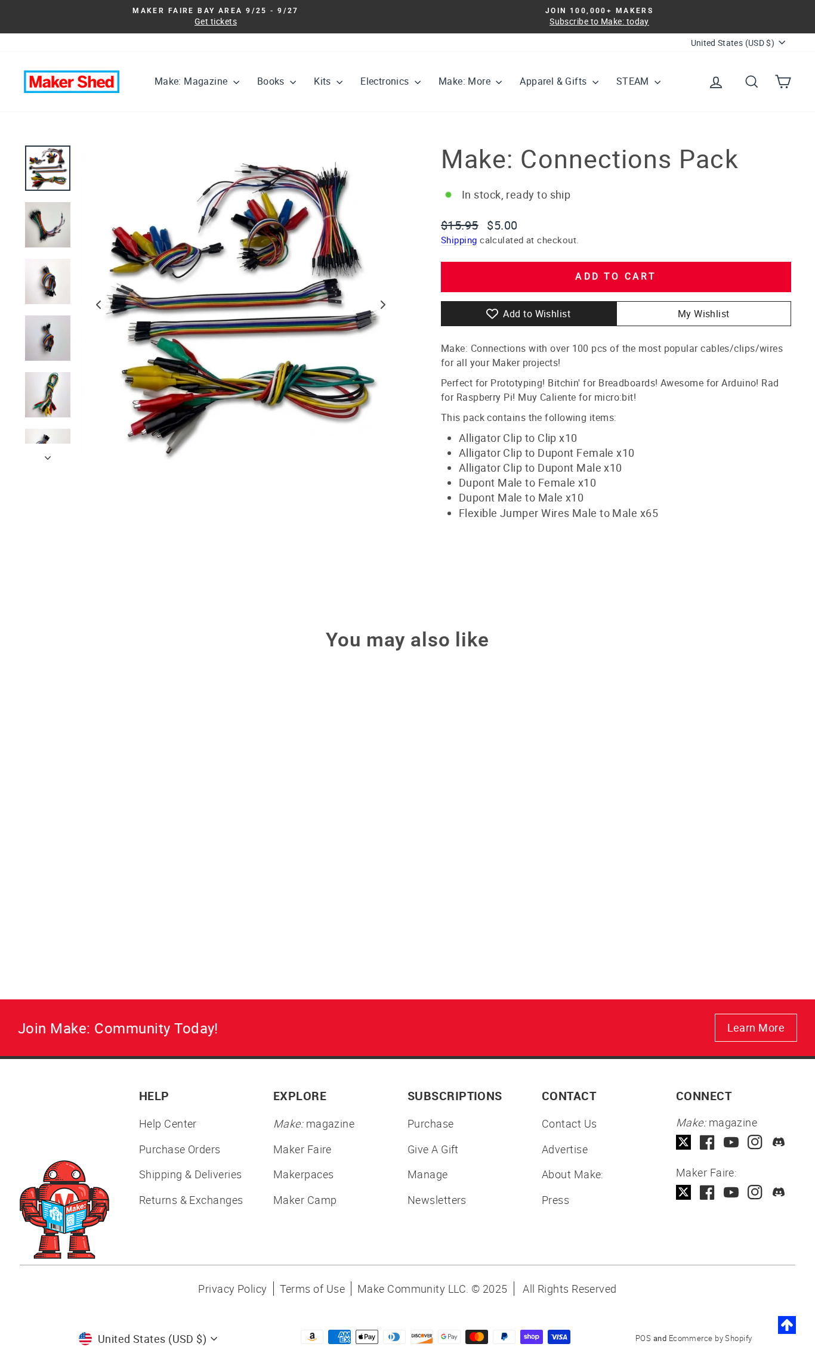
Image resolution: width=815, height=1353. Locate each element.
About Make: (573, 1174)
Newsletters (437, 1200)
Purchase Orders (180, 1149)
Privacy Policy (232, 1288)
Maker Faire (302, 1149)
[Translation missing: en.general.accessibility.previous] (98, 305)
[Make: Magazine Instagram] (755, 1142)
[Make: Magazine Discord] (778, 1142)
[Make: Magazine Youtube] (731, 1142)
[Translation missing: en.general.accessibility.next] (383, 305)
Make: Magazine (192, 81)
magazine (313, 1123)
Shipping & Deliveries (190, 1174)
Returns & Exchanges (191, 1200)
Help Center (168, 1123)
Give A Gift (433, 1149)
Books (272, 81)
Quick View (114, 849)
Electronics (386, 81)
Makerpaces (303, 1174)
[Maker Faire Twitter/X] (683, 1192)
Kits (324, 81)
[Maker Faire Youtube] (731, 1192)
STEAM (634, 81)
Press (555, 1200)
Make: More (466, 81)
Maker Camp (305, 1200)
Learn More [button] (756, 1027)
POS (643, 1338)
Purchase (430, 1123)
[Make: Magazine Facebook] (707, 1142)
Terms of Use (312, 1288)
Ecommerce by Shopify (710, 1338)
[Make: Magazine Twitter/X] (683, 1142)
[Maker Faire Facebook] (707, 1192)
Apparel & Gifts (554, 81)
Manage (427, 1174)
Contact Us (569, 1123)
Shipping (459, 240)
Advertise (565, 1149)
